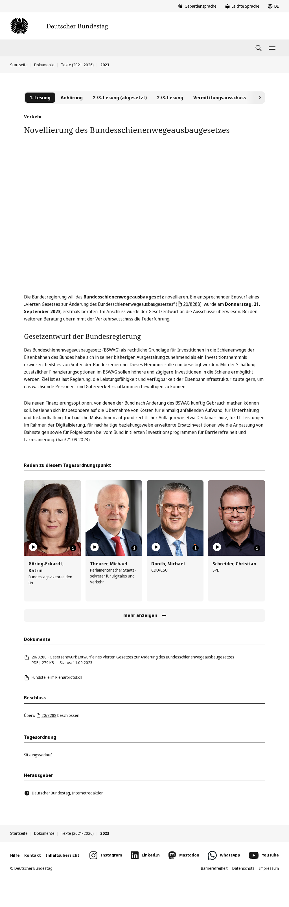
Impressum (269, 868)
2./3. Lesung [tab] (170, 98)
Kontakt (32, 855)
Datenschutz (243, 868)
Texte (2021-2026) (77, 64)
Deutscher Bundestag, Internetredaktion (68, 793)
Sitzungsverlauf (38, 754)
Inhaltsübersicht (62, 855)
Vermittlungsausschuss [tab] (219, 98)
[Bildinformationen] (73, 548)
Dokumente (44, 64)
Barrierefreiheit (214, 868)
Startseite (19, 64)
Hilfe (15, 855)
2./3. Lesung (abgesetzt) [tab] (120, 98)
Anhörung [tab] (72, 98)
